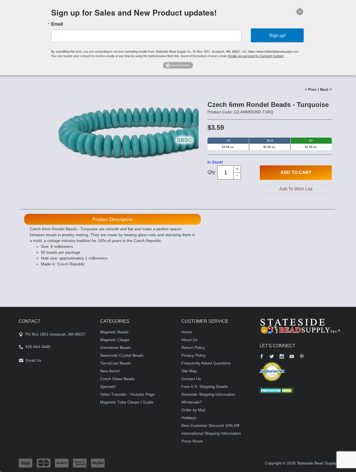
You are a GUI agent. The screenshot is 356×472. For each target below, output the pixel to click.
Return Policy (193, 347)
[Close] (299, 11)
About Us (189, 340)
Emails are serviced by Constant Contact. (256, 55)
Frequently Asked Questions (206, 363)
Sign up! (277, 35)
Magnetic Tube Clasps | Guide (126, 402)
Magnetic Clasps (114, 340)
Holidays (188, 417)
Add (296, 172)
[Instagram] (282, 357)
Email (57, 24)
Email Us (33, 360)
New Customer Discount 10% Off (210, 425)
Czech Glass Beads (117, 378)
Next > (326, 89)
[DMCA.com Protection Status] (276, 390)
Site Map (189, 371)
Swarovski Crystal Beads (122, 355)
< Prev (311, 89)
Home (186, 332)
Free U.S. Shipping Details (204, 386)
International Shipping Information (211, 433)
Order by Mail (193, 410)
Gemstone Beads (115, 347)
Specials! (108, 386)
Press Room (192, 441)
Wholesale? (191, 402)
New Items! (110, 371)
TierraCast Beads (115, 363)
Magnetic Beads (114, 332)
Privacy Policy (193, 355)
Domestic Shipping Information (208, 394)
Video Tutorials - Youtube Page (127, 394)
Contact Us (191, 378)
